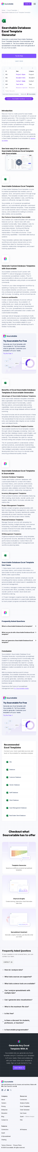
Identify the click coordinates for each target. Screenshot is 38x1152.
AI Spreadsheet (6, 1136)
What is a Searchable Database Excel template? (17, 626)
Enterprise (4, 1109)
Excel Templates (12, 10)
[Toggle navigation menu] (34, 4)
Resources (23, 1096)
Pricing (3, 1106)
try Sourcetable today (21, 688)
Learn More (18, 1068)
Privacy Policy (17, 1145)
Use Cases (23, 1113)
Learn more (19, 61)
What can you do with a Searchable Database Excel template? (18, 633)
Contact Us (8, 962)
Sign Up (27, 4)
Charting (3, 1139)
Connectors (23, 1099)
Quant (27, 1116)
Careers (3, 1103)
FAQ (21, 1120)
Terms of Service (6, 1145)
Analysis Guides (24, 1103)
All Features (23, 1129)
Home (3, 10)
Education (4, 1113)
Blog (2, 1116)
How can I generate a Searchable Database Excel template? (17, 641)
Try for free (19, 56)
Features (4, 1126)
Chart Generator (25, 1109)
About (3, 1099)
